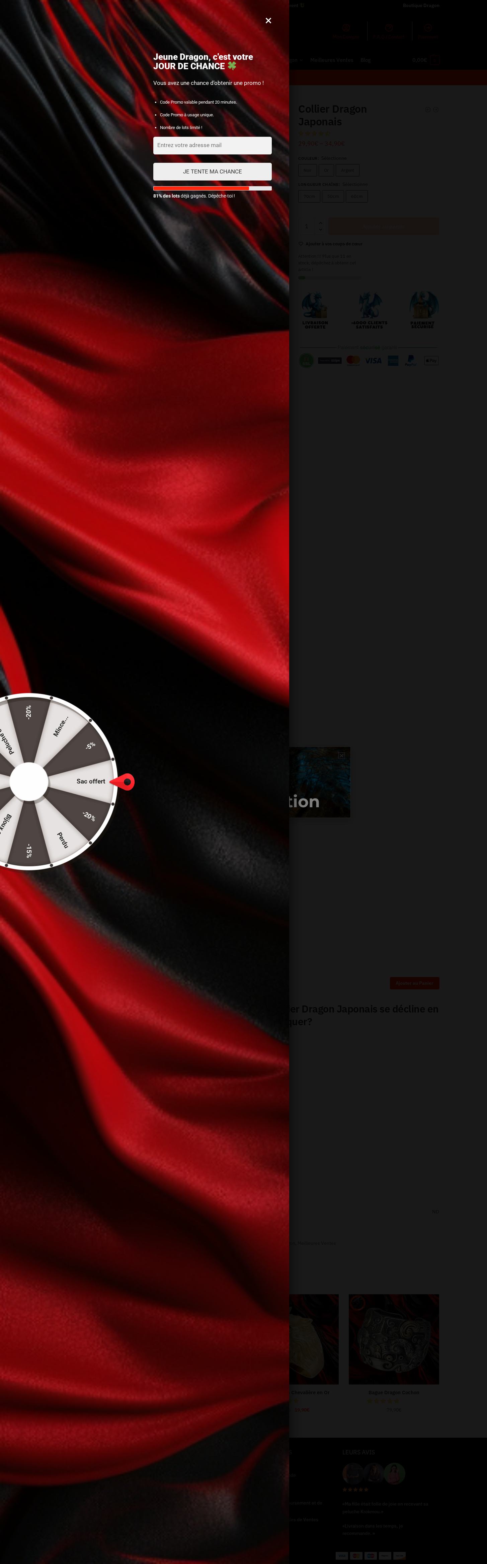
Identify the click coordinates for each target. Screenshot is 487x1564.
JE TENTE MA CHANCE (212, 171)
